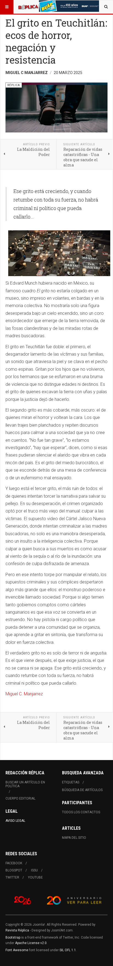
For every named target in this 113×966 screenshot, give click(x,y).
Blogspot (13, 870)
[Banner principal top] (69, 6)
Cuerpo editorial (20, 798)
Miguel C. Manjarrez (24, 693)
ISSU (34, 870)
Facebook (13, 863)
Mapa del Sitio (74, 838)
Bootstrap (12, 937)
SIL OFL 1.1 (68, 950)
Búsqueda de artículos (82, 790)
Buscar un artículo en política (25, 784)
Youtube (35, 877)
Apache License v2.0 (31, 943)
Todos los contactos (81, 812)
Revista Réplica (17, 930)
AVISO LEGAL (15, 821)
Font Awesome (16, 950)
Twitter (12, 877)
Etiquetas (70, 782)
